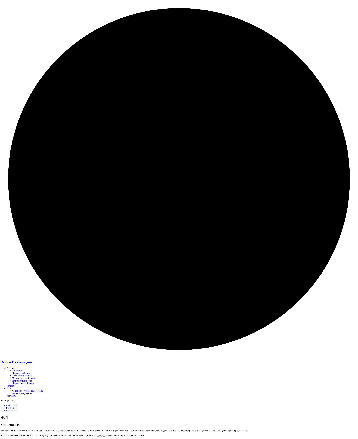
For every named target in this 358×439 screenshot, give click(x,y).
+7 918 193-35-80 (9, 405)
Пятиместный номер (22, 381)
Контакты (11, 396)
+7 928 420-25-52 (9, 410)
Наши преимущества (22, 393)
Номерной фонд (14, 370)
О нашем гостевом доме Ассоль (27, 391)
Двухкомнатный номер (23, 383)
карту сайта (90, 435)
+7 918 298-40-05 (9, 408)
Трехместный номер (22, 376)
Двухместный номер (22, 373)
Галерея (10, 386)
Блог (9, 388)
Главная (10, 368)
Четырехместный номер (23, 378)
